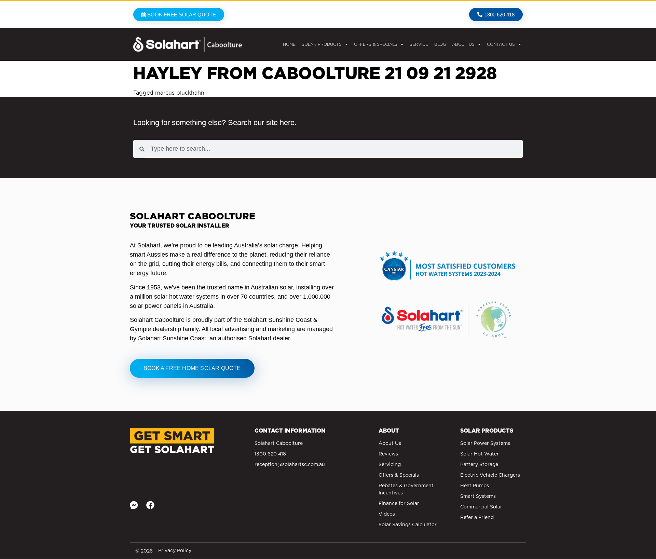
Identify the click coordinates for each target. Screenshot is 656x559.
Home (289, 44)
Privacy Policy (174, 550)
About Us (463, 44)
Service (419, 44)
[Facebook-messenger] (134, 505)
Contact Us (501, 44)
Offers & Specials (375, 44)
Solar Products (322, 44)
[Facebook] (150, 505)
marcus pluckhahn (179, 93)
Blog (440, 44)
